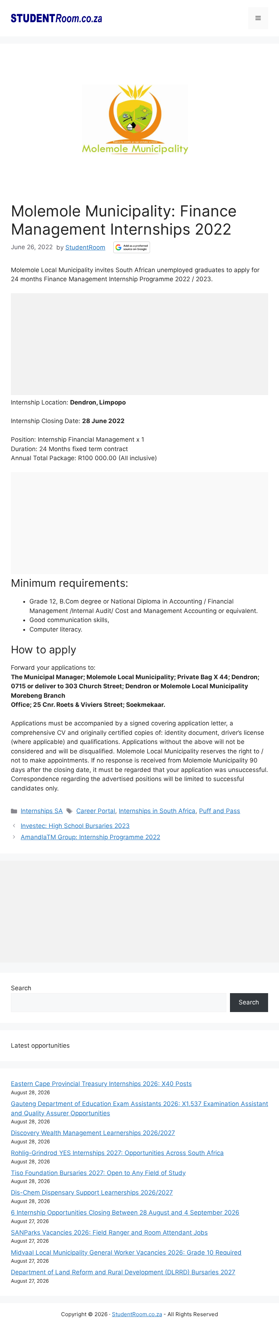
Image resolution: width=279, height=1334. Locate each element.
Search (21, 988)
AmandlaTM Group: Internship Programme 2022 (90, 837)
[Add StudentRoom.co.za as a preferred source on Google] (131, 247)
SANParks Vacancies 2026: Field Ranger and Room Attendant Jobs (109, 1232)
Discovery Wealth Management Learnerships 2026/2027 (93, 1132)
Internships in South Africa (157, 811)
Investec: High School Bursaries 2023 (75, 825)
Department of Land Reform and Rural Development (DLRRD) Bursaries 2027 (123, 1272)
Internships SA (42, 811)
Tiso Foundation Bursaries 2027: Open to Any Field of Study (98, 1172)
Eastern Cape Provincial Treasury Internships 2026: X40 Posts (101, 1083)
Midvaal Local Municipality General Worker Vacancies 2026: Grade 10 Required (126, 1252)
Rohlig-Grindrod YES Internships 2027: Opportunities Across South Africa (117, 1152)
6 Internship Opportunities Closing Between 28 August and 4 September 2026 (125, 1212)
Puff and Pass (219, 811)
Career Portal (95, 811)
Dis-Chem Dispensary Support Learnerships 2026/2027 (92, 1192)
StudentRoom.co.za (137, 1314)
